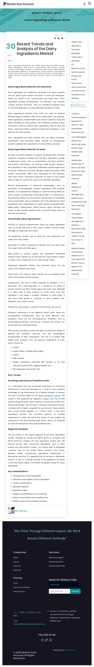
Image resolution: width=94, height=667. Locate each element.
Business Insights (56, 557)
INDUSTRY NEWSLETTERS (63, 580)
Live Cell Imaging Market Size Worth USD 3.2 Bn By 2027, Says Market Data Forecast (78, 146)
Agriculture (76, 46)
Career (16, 561)
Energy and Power (76, 78)
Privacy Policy (19, 591)
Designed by (64, 650)
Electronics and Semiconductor (78, 70)
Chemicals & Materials (76, 59)
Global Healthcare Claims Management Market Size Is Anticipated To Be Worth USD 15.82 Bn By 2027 (79, 196)
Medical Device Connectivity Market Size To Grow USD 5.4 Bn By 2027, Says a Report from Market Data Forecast (78, 261)
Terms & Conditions (21, 587)
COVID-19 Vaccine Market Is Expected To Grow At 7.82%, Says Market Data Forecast (79, 123)
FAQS (15, 583)
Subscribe (75, 591)
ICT (72, 64)
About (15, 557)
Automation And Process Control (78, 89)
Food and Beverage (75, 51)
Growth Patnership (57, 566)
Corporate (19, 552)
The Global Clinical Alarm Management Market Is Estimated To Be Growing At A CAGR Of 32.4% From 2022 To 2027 (78, 229)
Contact (17, 566)
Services (54, 552)
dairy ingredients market (49, 395)
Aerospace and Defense (78, 96)
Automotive (76, 83)
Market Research (56, 561)
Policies (18, 578)
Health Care (76, 42)
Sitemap (17, 570)
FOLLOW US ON (47, 635)
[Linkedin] (59, 38)
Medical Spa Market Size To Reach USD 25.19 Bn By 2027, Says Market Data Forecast (78, 169)
